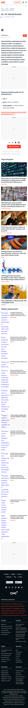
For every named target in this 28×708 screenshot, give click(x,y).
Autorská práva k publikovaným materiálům (13, 696)
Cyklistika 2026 (19, 662)
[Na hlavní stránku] (3, 2)
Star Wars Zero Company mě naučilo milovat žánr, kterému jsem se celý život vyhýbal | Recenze (18, 455)
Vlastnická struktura (18, 701)
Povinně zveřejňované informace (17, 704)
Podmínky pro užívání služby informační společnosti (14, 697)
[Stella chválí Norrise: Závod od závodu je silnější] (5, 506)
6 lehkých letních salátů (21, 641)
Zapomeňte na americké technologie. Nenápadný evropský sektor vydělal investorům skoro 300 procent (13, 180)
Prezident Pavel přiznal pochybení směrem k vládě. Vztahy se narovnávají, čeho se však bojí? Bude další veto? (18, 314)
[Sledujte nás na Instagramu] (15, 587)
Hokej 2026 (18, 654)
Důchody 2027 (19, 674)
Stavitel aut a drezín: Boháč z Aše (18, 361)
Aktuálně (3, 620)
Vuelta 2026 (24, 615)
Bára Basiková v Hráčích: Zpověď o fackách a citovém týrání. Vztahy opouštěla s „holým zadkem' (18, 517)
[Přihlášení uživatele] (23, 2)
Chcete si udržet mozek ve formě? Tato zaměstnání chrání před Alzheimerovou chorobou (18, 372)
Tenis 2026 (18, 656)
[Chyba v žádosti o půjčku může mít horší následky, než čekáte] (6, 421)
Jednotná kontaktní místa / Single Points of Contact (13, 702)
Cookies (22, 699)
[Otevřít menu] (26, 2)
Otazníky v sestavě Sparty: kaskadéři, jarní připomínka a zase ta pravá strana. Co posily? (18, 432)
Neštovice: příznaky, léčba (6, 626)
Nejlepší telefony (4, 672)
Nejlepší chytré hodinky (6, 676)
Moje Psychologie (5, 604)
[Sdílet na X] (12, 142)
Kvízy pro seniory (4, 630)
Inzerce (19, 574)
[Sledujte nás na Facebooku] (12, 587)
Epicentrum (3, 624)
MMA (17, 650)
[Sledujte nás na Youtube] (19, 587)
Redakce (13, 574)
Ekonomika (19, 667)
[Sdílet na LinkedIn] (19, 142)
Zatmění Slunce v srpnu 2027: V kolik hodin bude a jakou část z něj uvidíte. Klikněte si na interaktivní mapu (18, 392)
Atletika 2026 (18, 660)
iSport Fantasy (9, 606)
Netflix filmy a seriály (5, 680)
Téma (7, 8)
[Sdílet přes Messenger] (15, 142)
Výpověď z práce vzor (5, 659)
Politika (3, 646)
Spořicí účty (18, 672)
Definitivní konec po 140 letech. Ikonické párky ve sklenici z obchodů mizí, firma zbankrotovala (13, 253)
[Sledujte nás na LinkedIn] (6, 587)
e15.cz (2, 8)
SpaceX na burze (4, 670)
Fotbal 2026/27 (19, 652)
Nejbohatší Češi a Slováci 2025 (7, 10)
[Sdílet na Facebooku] (9, 142)
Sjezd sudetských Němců (6, 653)
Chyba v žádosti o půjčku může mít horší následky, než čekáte (18, 416)
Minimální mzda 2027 (20, 676)
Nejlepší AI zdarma (5, 674)
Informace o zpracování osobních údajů (11, 699)
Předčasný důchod (20, 670)
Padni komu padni (5, 657)
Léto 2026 (18, 620)
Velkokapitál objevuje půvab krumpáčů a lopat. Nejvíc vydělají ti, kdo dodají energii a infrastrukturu (13, 277)
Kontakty (6, 574)
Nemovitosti (8, 608)
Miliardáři (12, 8)
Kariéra (20, 577)
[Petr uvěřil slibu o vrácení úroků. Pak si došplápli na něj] (14, 292)
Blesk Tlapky (14, 604)
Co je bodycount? (5, 634)
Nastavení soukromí (9, 701)
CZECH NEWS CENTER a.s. (19, 689)
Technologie (4, 667)
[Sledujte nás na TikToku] (22, 587)
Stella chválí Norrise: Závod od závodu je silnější (17, 500)
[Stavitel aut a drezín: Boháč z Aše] (5, 364)
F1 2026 (17, 658)
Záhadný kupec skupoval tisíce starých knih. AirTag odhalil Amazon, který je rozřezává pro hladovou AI (13, 204)
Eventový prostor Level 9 (16, 613)
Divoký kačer (4, 661)
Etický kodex (6, 704)
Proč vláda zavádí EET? (6, 655)
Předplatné (8, 577)
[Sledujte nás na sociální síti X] (9, 587)
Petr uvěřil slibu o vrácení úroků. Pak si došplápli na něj (14, 301)
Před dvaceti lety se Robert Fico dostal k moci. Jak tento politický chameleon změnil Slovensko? (18, 339)
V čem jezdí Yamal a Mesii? (6, 628)
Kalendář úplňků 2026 (5, 632)
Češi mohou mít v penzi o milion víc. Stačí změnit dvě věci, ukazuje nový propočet (13, 229)
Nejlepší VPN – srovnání (6, 678)
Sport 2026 (18, 646)
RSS (15, 577)
